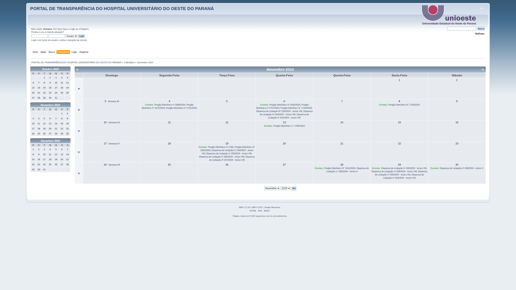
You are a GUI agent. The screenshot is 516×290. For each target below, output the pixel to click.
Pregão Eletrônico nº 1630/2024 (284, 105)
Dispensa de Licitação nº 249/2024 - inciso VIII (404, 168)
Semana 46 (114, 122)
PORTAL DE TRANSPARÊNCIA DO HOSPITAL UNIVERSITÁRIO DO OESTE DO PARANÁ (122, 8)
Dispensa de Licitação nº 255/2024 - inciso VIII (229, 153)
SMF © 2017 (257, 207)
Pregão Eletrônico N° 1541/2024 (339, 168)
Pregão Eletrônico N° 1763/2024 (404, 105)
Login (72, 29)
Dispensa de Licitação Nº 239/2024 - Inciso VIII (279, 111)
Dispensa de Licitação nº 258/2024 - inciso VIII (394, 171)
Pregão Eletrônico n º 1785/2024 (289, 126)
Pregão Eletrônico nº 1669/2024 (169, 105)
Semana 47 (114, 143)
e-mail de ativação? (54, 32)
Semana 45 (113, 101)
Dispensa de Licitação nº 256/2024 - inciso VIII (221, 156)
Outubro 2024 (50, 69)
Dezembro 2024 (50, 140)
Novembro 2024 (50, 105)
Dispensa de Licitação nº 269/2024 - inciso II (461, 168)
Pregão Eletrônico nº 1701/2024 (181, 108)
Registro (84, 29)
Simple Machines (272, 207)
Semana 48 (114, 165)
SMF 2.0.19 (244, 207)
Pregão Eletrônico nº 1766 (220, 147)
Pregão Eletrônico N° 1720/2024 (296, 108)
